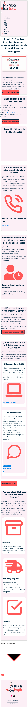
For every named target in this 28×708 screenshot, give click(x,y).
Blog (5, 34)
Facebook (7, 465)
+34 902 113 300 (11, 112)
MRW (5, 24)
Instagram (7, 468)
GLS (5, 20)
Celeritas (7, 18)
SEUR (5, 26)
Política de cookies (12, 702)
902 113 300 (5, 225)
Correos (6, 32)
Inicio (5, 16)
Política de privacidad (13, 700)
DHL (5, 22)
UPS (5, 30)
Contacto (12, 704)
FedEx (6, 28)
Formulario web (9, 402)
